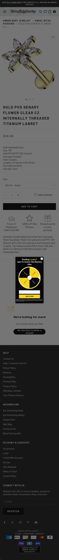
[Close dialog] (42, 258)
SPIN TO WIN (29, 296)
